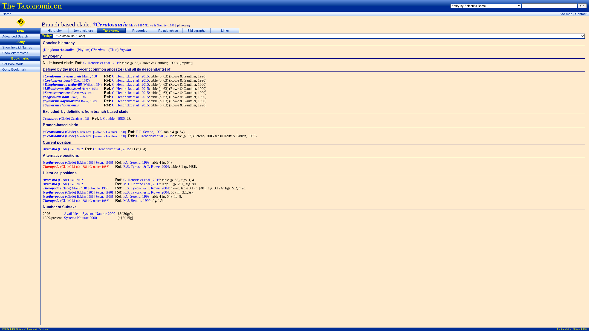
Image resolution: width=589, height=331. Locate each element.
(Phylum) (91, 50)
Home (7, 14)
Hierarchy (55, 30)
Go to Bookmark (14, 69)
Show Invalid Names (17, 47)
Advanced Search (15, 36)
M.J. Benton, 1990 (136, 201)
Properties (139, 30)
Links (225, 30)
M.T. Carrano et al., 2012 (141, 184)
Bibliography (196, 30)
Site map (566, 14)
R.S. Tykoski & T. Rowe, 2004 (146, 166)
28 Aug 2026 (580, 329)
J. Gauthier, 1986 (112, 118)
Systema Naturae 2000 (80, 218)
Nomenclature (83, 30)
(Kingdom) (58, 50)
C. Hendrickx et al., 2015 (101, 63)
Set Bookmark (12, 64)
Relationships (168, 30)
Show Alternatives (15, 53)
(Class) (119, 50)
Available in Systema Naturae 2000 (89, 214)
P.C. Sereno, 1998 (149, 132)
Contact (580, 14)
